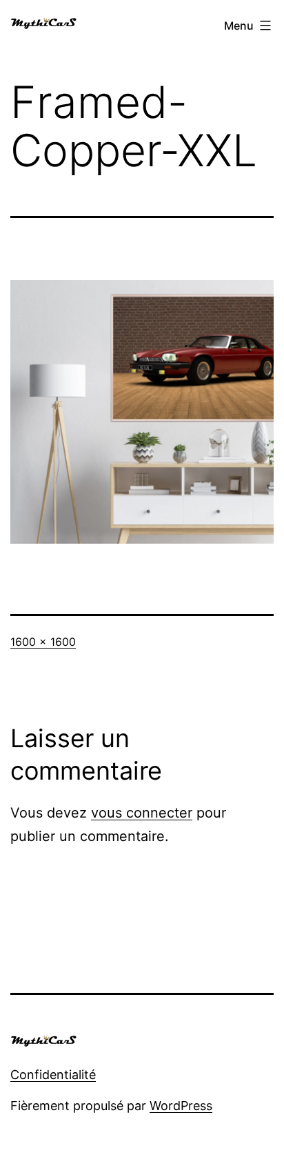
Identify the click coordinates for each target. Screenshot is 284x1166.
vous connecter (141, 812)
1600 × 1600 (43, 642)
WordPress (181, 1105)
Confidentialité (53, 1074)
